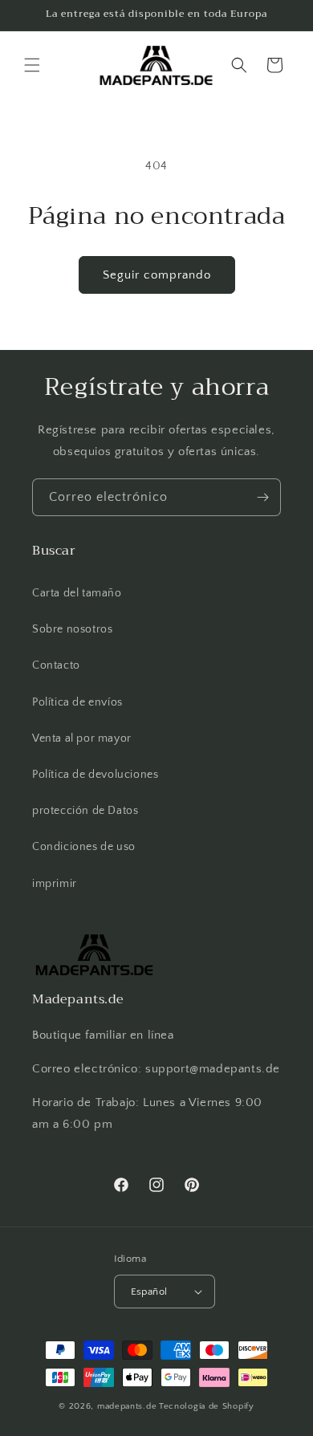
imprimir (54, 883)
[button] (32, 65)
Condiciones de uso (84, 846)
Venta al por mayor (82, 738)
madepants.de (126, 1406)
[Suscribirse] (262, 497)
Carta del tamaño (77, 593)
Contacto (56, 665)
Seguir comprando (157, 275)
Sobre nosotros (72, 629)
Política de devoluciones (95, 774)
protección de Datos (85, 810)
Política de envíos (77, 702)
